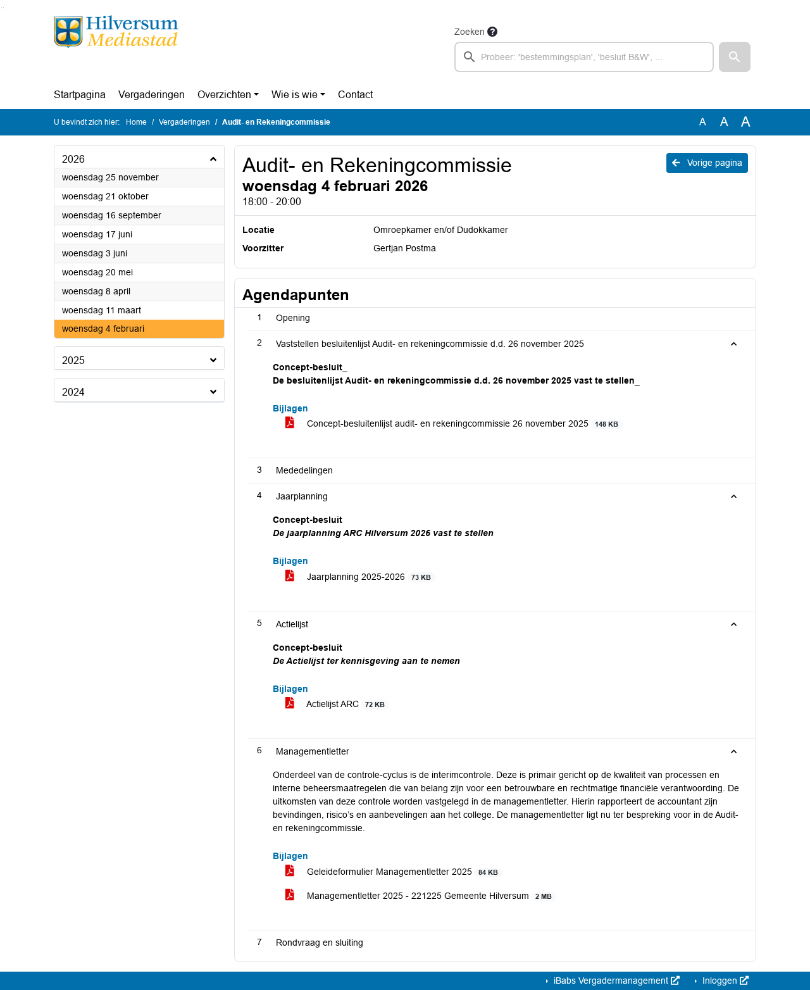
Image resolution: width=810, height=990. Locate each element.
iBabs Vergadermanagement (611, 980)
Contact (355, 94)
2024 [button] (73, 392)
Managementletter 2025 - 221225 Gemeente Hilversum (428, 896)
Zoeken (469, 32)
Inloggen (720, 980)
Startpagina (80, 94)
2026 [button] (73, 159)
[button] (735, 57)
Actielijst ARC (344, 704)
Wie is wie (294, 94)
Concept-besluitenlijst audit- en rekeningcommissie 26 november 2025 (461, 423)
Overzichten (224, 94)
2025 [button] (73, 360)
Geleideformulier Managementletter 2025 (401, 872)
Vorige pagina (713, 163)
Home (136, 122)
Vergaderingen (151, 94)
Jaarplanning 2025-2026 (367, 577)
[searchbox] (584, 57)
